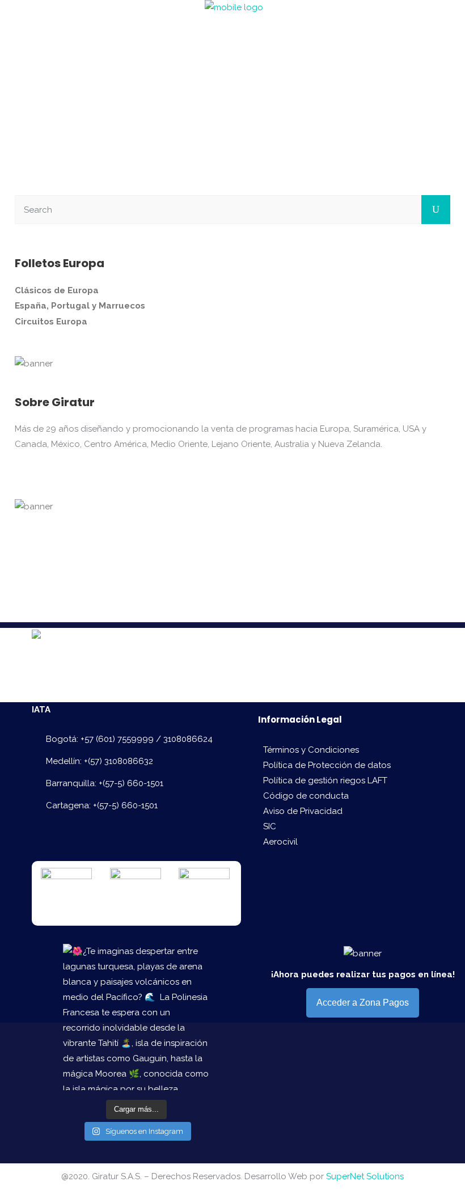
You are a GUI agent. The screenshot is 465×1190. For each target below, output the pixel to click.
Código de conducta (306, 796)
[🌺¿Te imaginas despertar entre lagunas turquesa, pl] (136, 1017)
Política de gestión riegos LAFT (325, 780)
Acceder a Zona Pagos (362, 1002)
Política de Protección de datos (327, 765)
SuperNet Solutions (365, 1176)
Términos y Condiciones (311, 750)
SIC (269, 826)
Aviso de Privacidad (303, 811)
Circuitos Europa (51, 322)
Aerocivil (280, 842)
